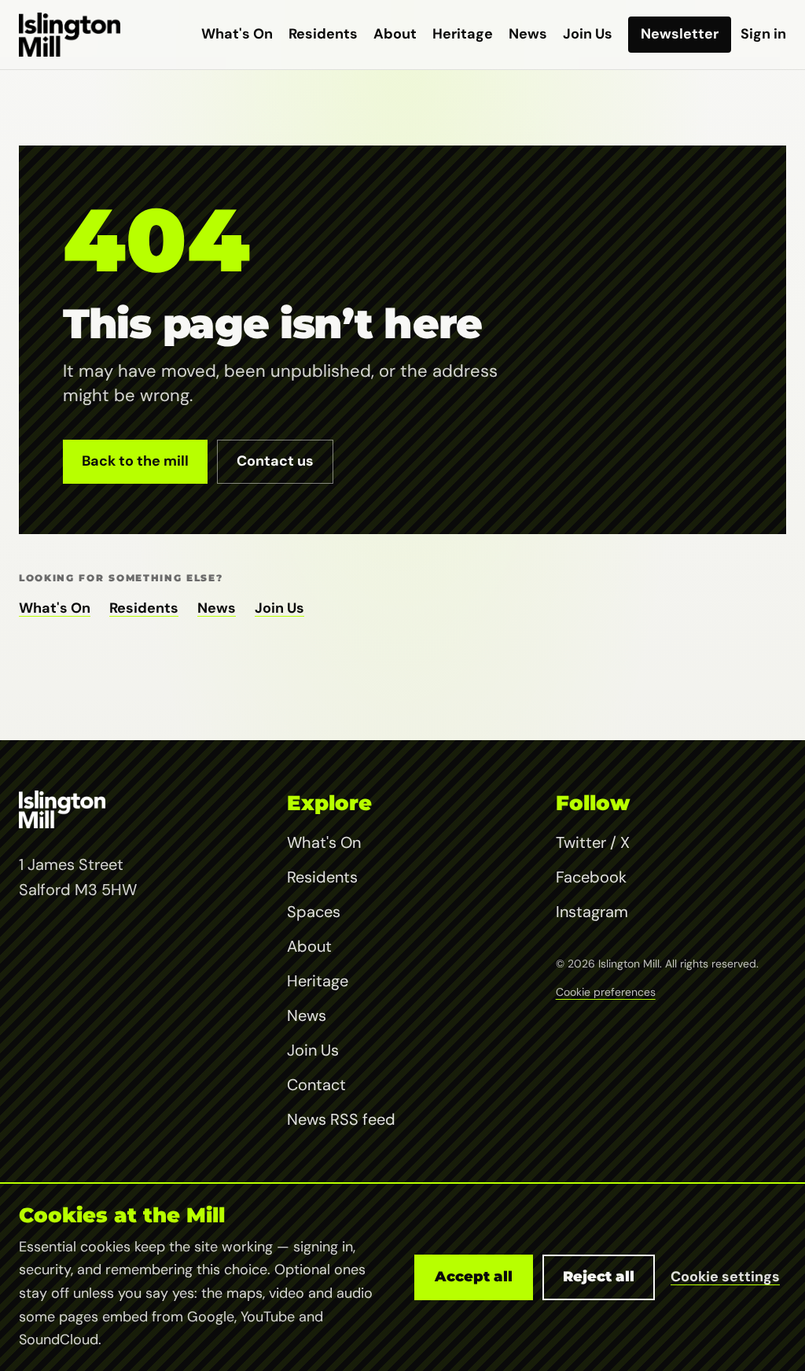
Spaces (313, 911)
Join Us (587, 33)
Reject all (598, 1276)
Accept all (474, 1276)
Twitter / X (593, 842)
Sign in (763, 33)
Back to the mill (135, 460)
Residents (323, 33)
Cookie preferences (606, 992)
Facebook (591, 877)
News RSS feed (341, 1119)
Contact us (275, 460)
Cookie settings (725, 1276)
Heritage (462, 33)
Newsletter (680, 33)
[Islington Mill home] (69, 35)
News (528, 33)
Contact (316, 1084)
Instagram (592, 911)
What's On (237, 33)
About (395, 33)
